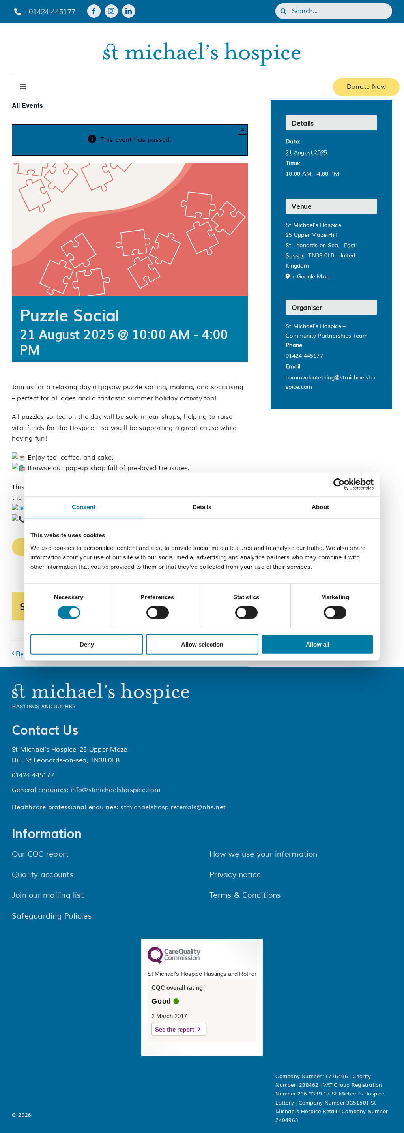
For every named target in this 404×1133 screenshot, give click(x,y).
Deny (87, 644)
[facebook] (94, 11)
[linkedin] (128, 11)
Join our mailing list (48, 895)
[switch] (157, 612)
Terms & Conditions (245, 895)
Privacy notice (235, 875)
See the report (174, 1029)
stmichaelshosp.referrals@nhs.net (173, 807)
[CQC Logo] (174, 962)
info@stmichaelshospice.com (116, 790)
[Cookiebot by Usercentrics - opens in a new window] (339, 484)
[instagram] (111, 11)
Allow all (317, 644)
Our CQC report (40, 854)
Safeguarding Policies (52, 916)
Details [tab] (202, 507)
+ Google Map (310, 276)
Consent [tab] (83, 507)
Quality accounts (42, 875)
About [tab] (320, 507)
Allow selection (202, 644)
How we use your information (263, 854)
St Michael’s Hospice (313, 225)
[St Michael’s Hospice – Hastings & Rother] (100, 686)
